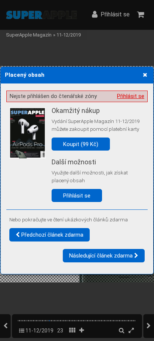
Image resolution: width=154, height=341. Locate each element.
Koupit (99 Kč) (80, 144)
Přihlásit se (130, 96)
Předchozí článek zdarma (51, 234)
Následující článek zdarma (101, 255)
